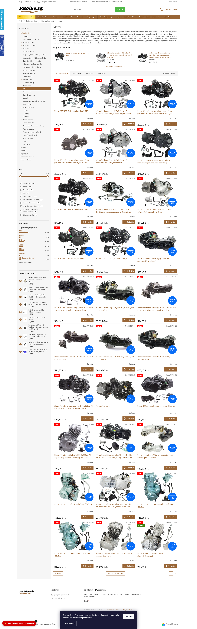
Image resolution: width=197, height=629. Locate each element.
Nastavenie (70, 623)
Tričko (21, 244)
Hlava (26, 110)
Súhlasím (129, 616)
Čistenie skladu (25, 160)
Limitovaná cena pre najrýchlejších (30, 210)
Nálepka (22, 240)
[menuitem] (26, 17)
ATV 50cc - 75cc (28, 42)
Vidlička (26, 116)
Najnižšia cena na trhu (32, 199)
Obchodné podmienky (78, 2)
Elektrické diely (28, 123)
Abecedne (101, 73)
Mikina (21, 249)
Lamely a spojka (29, 95)
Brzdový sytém (28, 120)
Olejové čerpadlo (29, 73)
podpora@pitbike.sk (61, 595)
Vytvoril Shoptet (172, 624)
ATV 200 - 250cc (28, 52)
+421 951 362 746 (60, 598)
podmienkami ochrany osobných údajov (119, 610)
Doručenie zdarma (31, 203)
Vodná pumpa (28, 76)
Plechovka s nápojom (26, 258)
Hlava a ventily (28, 107)
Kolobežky (26, 144)
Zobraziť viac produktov (114, 67)
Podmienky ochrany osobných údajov (107, 2)
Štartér (25, 98)
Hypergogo (24, 153)
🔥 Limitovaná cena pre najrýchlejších (19, 623)
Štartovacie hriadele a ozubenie (34, 101)
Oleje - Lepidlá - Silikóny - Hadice (34, 55)
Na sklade (28, 183)
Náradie (23, 147)
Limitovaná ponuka (27, 157)
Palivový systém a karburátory (33, 126)
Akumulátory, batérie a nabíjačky (34, 58)
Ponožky (22, 253)
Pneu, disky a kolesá (30, 135)
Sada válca (27, 86)
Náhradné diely (25, 33)
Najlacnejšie (76, 73)
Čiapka (21, 235)
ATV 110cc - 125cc (29, 45)
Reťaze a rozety (28, 138)
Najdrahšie (89, 73)
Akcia (27, 186)
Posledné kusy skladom (32, 206)
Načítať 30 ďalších (116, 573)
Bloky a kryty (27, 104)
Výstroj (23, 150)
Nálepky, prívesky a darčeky (32, 64)
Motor (25, 89)
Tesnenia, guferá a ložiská (32, 132)
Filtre (25, 141)
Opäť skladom (29, 196)
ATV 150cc (26, 48)
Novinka (27, 190)
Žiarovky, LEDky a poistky (32, 61)
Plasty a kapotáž (28, 129)
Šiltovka (22, 231)
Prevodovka (27, 92)
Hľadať (120, 9)
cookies (88, 615)
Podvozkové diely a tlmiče (32, 67)
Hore (59, 573)
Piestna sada (27, 79)
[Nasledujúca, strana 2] (171, 573)
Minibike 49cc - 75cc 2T (31, 39)
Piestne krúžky (29, 82)
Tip (25, 193)
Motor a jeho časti (29, 70)
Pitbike (25, 36)
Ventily (26, 113)
